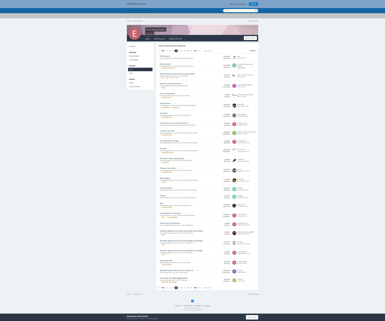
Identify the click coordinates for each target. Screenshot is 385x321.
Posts (131, 73)
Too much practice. (167, 93)
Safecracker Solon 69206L (245, 232)
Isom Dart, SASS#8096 (244, 85)
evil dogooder (166, 58)
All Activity (132, 46)
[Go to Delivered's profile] (234, 106)
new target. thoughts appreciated (173, 278)
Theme (178, 306)
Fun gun (163, 148)
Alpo (238, 56)
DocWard (240, 179)
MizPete (240, 188)
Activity (139, 10)
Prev (163, 51)
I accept (253, 317)
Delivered (240, 104)
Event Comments (134, 86)
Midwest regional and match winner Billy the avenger (181, 231)
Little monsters (166, 188)
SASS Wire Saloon (187, 58)
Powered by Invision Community (192, 310)
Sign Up (253, 4)
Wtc (161, 203)
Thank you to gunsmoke (170, 223)
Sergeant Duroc (242, 223)
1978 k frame (165, 56)
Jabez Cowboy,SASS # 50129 (246, 132)
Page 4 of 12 (208, 51)
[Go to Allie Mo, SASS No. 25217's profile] (234, 76)
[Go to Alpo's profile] (234, 57)
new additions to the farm (170, 213)
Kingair (239, 169)
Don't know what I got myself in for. (174, 123)
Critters (163, 196)
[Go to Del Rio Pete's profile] (234, 151)
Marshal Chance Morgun (245, 94)
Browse (131, 10)
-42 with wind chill (167, 131)
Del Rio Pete (241, 149)
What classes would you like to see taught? (177, 74)
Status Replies (133, 60)
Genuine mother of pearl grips (172, 158)
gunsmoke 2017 (166, 261)
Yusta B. (240, 279)
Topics (131, 69)
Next (195, 51)
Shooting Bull (241, 114)
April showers (165, 64)
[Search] (256, 10)
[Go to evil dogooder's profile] (234, 124)
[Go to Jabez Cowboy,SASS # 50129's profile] (234, 133)
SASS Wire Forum (136, 4)
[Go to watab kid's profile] (234, 160)
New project (165, 178)
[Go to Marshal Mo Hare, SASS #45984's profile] (234, 65)
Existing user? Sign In (238, 4)
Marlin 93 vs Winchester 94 (171, 84)
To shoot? (164, 113)
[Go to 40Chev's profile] (234, 271)
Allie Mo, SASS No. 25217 (245, 75)
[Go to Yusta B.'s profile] (234, 280)
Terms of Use (153, 318)
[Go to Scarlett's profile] (234, 243)
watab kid (240, 159)
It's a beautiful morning (169, 141)
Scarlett (240, 242)
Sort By (252, 50)
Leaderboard (150, 10)
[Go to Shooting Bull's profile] (234, 115)
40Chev (239, 270)
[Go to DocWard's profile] (234, 180)
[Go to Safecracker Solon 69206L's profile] (234, 233)
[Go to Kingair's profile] (234, 170)
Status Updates (246, 10)
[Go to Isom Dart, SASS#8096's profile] (234, 86)
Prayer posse (165, 103)
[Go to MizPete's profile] (234, 189)
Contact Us (199, 306)
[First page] (158, 51)
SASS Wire (184, 76)
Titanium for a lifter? (168, 168)
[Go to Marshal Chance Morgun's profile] (234, 96)
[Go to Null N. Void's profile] (234, 206)
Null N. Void (241, 204)
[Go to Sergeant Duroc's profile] (234, 224)
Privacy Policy (188, 306)
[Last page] (200, 51)
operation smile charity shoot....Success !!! (176, 270)
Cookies (207, 306)
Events (131, 83)
